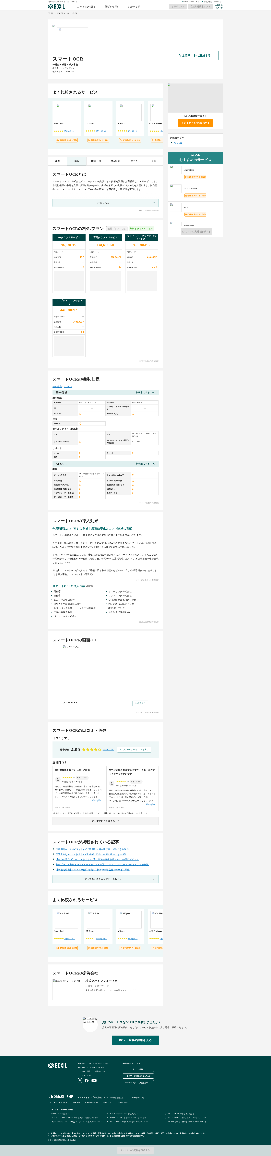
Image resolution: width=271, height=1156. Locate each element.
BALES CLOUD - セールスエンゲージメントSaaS (187, 1118)
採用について (108, 1103)
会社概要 (76, 1103)
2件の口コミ (108, 750)
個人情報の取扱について (99, 1063)
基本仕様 (57, 386)
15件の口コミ (101, 131)
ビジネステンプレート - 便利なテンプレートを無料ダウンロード (76, 1122)
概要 (57, 161)
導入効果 (115, 161)
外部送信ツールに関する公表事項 (91, 1067)
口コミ (134, 161)
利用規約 (81, 1063)
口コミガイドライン (86, 1075)
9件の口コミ (132, 131)
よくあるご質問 (84, 1071)
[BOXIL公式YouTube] (94, 1081)
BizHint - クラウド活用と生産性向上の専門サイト (187, 1122)
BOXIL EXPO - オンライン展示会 (181, 1114)
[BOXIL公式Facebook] (87, 1081)
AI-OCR (60, 13)
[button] (82, 778)
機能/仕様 (96, 161)
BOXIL (50, 13)
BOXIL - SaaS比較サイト (61, 1114)
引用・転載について (126, 1103)
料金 (77, 161)
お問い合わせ (100, 1071)
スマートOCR (71, 13)
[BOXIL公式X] (80, 1080)
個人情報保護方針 (92, 1103)
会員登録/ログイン (219, 6)
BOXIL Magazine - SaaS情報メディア (124, 1114)
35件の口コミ (69, 131)
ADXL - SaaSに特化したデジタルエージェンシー (129, 1122)
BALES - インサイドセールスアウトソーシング (128, 1118)
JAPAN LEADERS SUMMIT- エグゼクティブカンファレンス (75, 1118)
